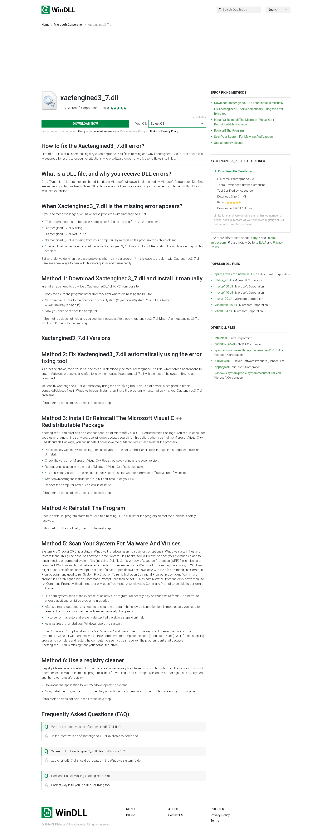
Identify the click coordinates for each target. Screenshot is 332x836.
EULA (152, 131)
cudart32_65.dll (225, 344)
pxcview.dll (222, 361)
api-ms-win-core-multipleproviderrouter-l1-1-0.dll (248, 350)
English (273, 9)
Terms (215, 820)
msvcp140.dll (224, 292)
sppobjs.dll (222, 367)
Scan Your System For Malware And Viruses (243, 136)
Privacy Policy (170, 131)
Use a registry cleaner (228, 143)
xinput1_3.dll (223, 311)
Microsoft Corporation (68, 24)
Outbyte (83, 131)
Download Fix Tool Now (235, 171)
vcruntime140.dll (226, 305)
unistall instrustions (106, 131)
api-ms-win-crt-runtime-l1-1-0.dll (237, 274)
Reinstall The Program (229, 130)
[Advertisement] (166, 62)
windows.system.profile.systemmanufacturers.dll (248, 373)
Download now (85, 123)
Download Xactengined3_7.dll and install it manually (248, 103)
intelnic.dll (221, 338)
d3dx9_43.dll (223, 280)
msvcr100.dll (223, 299)
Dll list (130, 815)
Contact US (175, 815)
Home (46, 24)
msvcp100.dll (224, 286)
